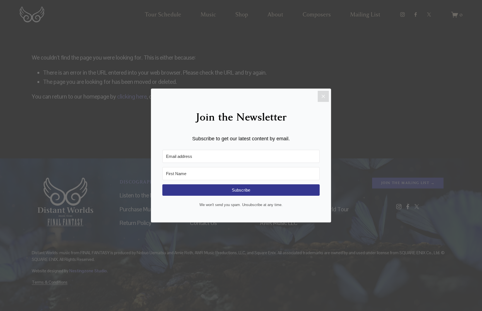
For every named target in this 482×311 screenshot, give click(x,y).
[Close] (323, 96)
